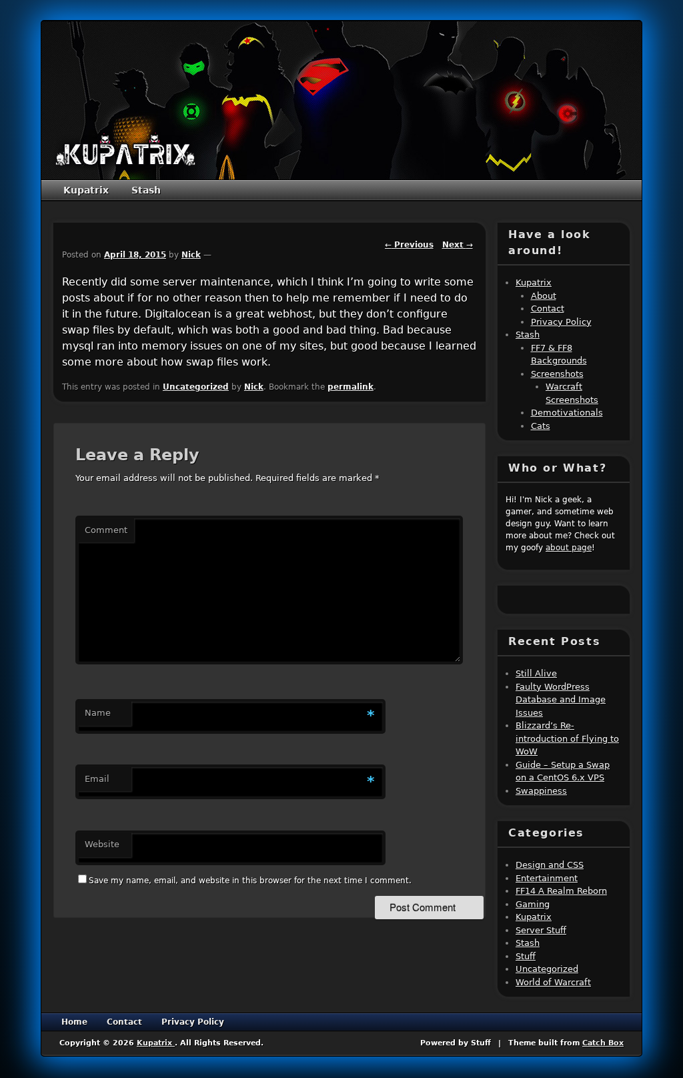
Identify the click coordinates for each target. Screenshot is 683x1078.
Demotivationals (567, 413)
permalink (350, 387)
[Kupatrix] (125, 150)
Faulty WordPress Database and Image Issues (561, 700)
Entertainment (547, 878)
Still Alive (536, 673)
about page (569, 547)
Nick (191, 254)
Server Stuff (541, 930)
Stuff (526, 956)
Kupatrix (86, 190)
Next (457, 244)
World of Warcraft (553, 982)
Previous (409, 244)
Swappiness (541, 791)
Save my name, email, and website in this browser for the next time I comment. (250, 880)
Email (97, 779)
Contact (547, 309)
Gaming (533, 904)
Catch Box (603, 1043)
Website (102, 844)
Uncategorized (196, 387)
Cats (540, 426)
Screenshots (557, 374)
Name (98, 713)
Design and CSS (550, 865)
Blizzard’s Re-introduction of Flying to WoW (567, 738)
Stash (146, 190)
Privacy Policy (561, 322)
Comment (106, 530)
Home (74, 1022)
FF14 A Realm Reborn (561, 891)
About (543, 296)
